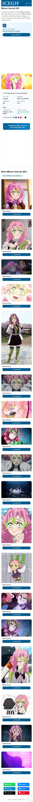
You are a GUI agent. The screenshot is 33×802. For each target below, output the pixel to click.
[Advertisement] (16, 56)
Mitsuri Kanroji (7, 211)
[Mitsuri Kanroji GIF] (16, 194)
